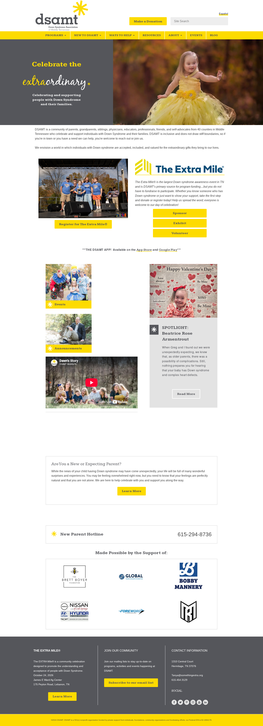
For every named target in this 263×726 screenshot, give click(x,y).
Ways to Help (120, 35)
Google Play (168, 250)
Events (196, 35)
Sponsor (180, 213)
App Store (144, 250)
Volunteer (179, 233)
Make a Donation (148, 21)
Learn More (131, 491)
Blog (214, 35)
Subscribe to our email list (131, 683)
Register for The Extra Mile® (83, 224)
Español (223, 14)
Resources (152, 35)
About (173, 35)
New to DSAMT (86, 35)
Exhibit (179, 223)
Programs (54, 35)
